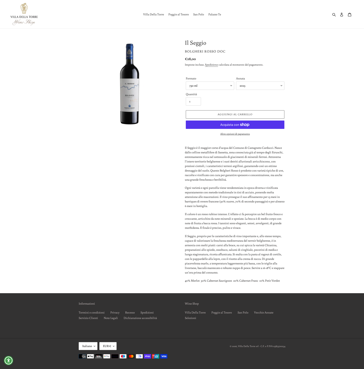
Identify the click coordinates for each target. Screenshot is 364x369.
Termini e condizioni (92, 312)
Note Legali (111, 318)
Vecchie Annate (263, 312)
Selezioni (190, 318)
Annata (240, 78)
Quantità (191, 94)
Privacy (114, 312)
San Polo (243, 312)
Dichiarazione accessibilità (140, 318)
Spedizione (211, 64)
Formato (191, 78)
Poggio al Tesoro (221, 312)
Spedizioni (147, 312)
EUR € (107, 346)
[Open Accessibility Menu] (8, 360)
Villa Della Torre (195, 312)
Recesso (130, 312)
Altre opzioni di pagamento (235, 134)
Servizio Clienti (88, 318)
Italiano (87, 346)
